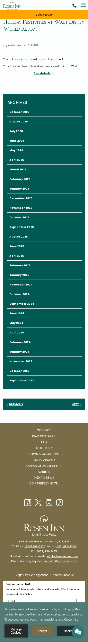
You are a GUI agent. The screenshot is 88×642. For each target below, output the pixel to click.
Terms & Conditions (44, 454)
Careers (44, 472)
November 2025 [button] (20, 208)
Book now (44, 15)
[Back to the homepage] (12, 5)
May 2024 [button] (16, 323)
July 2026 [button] (16, 131)
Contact (44, 430)
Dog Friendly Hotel (44, 483)
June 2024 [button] (16, 313)
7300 (42, 546)
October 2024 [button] (19, 294)
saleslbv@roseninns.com (60, 561)
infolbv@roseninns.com (62, 556)
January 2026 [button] (19, 189)
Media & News (44, 477)
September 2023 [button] (21, 380)
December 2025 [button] (21, 198)
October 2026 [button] (19, 112)
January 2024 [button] (19, 352)
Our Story (44, 448)
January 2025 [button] (19, 275)
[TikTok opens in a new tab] (59, 502)
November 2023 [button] (20, 361)
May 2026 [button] (16, 150)
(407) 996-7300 (65, 546)
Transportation (44, 436)
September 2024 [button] (21, 304)
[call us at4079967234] (74, 5)
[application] (44, 622)
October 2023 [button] (19, 371)
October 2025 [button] (19, 217)
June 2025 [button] (16, 246)
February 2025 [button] (19, 265)
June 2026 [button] (16, 141)
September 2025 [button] (21, 227)
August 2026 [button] (18, 121)
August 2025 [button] (18, 237)
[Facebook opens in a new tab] (27, 502)
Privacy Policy (44, 460)
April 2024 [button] (16, 332)
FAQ (44, 442)
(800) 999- (32, 546)
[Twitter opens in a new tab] (38, 502)
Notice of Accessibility (44, 466)
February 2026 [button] (19, 179)
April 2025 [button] (16, 256)
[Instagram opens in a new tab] (49, 502)
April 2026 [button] (16, 160)
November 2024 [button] (21, 285)
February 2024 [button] (20, 342)
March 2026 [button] (17, 169)
